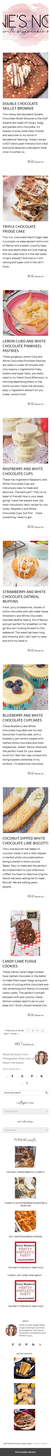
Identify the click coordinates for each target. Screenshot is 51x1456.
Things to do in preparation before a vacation (25, 1204)
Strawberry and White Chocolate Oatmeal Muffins (24, 596)
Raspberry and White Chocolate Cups (23, 471)
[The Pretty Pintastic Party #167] (25, 1291)
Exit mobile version (25, 1452)
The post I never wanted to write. (25, 1172)
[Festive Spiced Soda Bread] (24, 1419)
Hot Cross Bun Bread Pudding (25, 1236)
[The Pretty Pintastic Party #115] (25, 1252)
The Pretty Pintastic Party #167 (25, 1306)
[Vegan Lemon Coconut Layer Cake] (24, 1368)
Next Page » (11, 1033)
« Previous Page (14, 1030)
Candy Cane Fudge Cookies (19, 964)
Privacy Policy (41, 1443)
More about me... (12, 1068)
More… (30, 1335)
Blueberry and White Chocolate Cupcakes (23, 718)
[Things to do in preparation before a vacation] (25, 1187)
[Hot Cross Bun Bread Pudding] (25, 1221)
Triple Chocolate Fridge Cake (19, 229)
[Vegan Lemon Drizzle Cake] (24, 1394)
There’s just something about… (25, 1275)
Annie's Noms (25, 23)
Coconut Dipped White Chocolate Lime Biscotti (25, 841)
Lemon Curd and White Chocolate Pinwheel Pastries (24, 345)
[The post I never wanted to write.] (25, 1157)
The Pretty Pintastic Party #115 (25, 1267)
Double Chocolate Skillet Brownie (20, 106)
